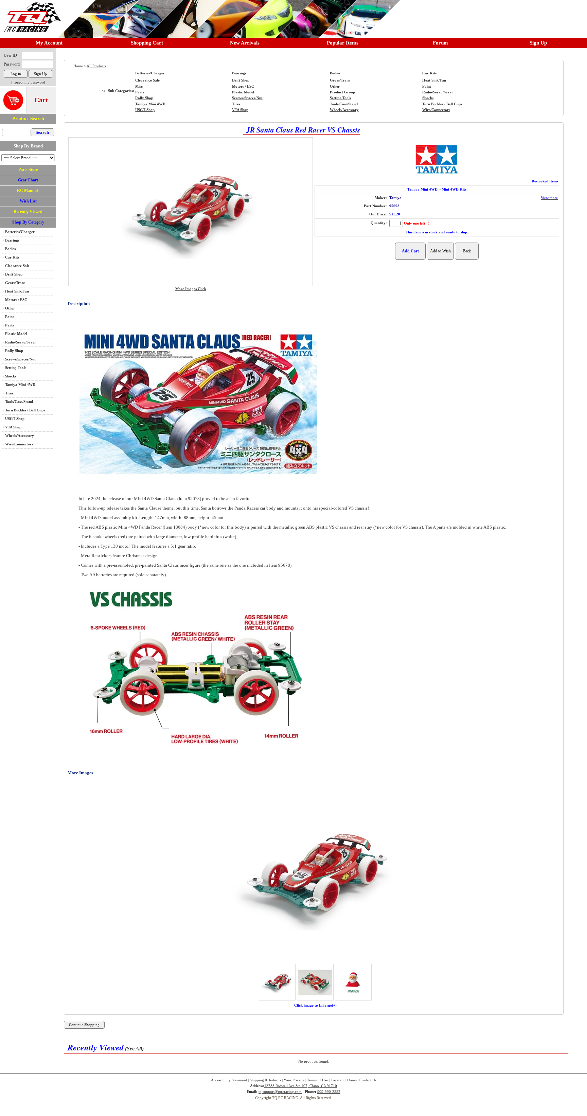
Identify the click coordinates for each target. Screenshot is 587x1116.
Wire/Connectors (19, 444)
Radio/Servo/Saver (20, 342)
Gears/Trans (15, 283)
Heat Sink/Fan (17, 291)
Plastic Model (16, 334)
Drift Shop (13, 274)
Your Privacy (294, 1080)
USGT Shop (14, 419)
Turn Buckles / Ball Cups (25, 410)
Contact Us (367, 1080)
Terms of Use (317, 1080)
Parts (9, 325)
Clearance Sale (17, 266)
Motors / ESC (16, 300)
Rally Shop (14, 351)
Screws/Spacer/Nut (20, 359)
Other (10, 308)
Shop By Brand (28, 145)
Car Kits (12, 257)
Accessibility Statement (229, 1080)
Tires (9, 393)
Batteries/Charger (20, 232)
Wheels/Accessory (19, 436)
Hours (352, 1080)
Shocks (10, 376)
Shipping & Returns (265, 1080)
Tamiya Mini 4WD (20, 385)
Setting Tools (15, 368)
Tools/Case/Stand (19, 402)
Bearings (12, 240)
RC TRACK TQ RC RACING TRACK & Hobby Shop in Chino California (30, 14)
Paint (9, 317)
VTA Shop (13, 427)
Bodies (10, 249)
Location (337, 1080)
